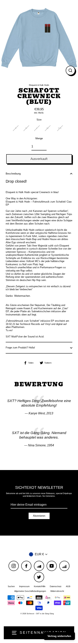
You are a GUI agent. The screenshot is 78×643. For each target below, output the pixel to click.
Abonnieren (39, 515)
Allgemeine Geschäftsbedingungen (30, 591)
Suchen (11, 586)
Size (39, 119)
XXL (60, 128)
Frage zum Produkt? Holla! (20, 347)
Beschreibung (13, 173)
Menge (39, 138)
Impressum (24, 586)
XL (47, 128)
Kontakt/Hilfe (39, 586)
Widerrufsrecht (57, 591)
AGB (68, 586)
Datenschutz (56, 586)
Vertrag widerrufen (59, 636)
